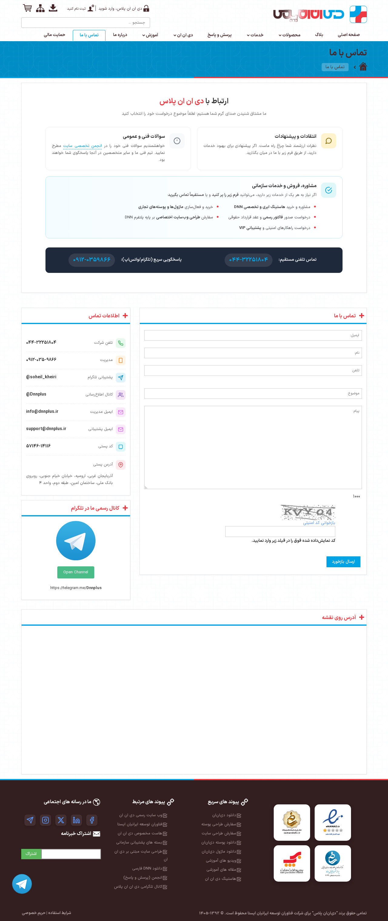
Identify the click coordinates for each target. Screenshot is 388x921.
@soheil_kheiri (41, 377)
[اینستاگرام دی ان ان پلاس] (45, 820)
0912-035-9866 (41, 360)
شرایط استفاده (59, 913)
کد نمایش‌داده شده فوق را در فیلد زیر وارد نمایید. (293, 541)
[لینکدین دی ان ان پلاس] (76, 820)
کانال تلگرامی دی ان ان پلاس (138, 887)
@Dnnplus (36, 394)
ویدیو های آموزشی (221, 861)
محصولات (291, 35)
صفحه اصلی (349, 35)
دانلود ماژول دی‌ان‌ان (219, 852)
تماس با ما (89, 35)
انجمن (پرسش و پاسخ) (142, 878)
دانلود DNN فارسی (147, 869)
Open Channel (75, 572)
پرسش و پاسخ (219, 35)
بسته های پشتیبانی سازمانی (139, 843)
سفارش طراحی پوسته (218, 824)
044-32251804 (248, 260)
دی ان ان (185, 35)
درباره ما (120, 35)
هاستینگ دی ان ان (220, 879)
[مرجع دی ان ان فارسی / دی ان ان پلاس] (363, 67)
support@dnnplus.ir (46, 429)
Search (26, 20)
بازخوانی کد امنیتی (319, 523)
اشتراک (31, 854)
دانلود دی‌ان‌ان (224, 815)
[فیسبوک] (91, 820)
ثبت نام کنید (76, 9)
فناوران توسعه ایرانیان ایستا (139, 824)
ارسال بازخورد (343, 561)
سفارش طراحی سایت (219, 833)
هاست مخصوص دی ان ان (140, 833)
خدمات (256, 35)
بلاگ (319, 35)
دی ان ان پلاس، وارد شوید (120, 9)
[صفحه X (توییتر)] (60, 820)
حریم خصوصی (33, 913)
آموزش (152, 35)
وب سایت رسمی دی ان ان (140, 815)
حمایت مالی (54, 35)
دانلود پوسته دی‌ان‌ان (218, 843)
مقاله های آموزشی (221, 870)
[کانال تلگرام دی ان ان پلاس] (30, 820)
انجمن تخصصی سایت (82, 146)
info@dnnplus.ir (42, 412)
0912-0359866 (91, 260)
